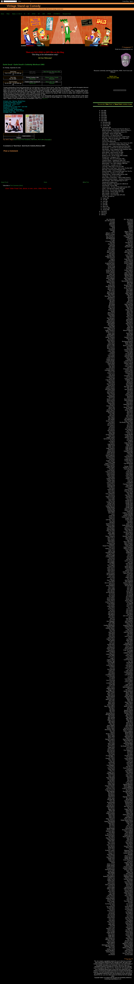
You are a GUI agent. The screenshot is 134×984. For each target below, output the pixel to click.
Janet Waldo (129, 576)
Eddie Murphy (129, 448)
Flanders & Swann (128, 467)
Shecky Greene (129, 856)
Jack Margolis (111, 562)
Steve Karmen (129, 883)
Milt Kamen (112, 721)
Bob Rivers (130, 325)
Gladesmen (130, 511)
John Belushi (111, 614)
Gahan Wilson (129, 487)
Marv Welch (130, 703)
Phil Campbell (111, 779)
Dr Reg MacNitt (129, 434)
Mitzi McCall (129, 724)
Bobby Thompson (110, 330)
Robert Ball (112, 810)
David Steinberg (128, 400)
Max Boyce (112, 707)
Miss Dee (112, 724)
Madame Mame (111, 688)
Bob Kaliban (129, 319)
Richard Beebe (111, 802)
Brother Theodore (110, 337)
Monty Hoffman (111, 727)
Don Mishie (112, 428)
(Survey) (112, 230)
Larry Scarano (129, 655)
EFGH (33, 14)
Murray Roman (129, 733)
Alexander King (129, 246)
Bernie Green (111, 288)
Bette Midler (129, 290)
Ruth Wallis (112, 840)
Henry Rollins (111, 540)
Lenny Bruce (111, 663)
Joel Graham (129, 610)
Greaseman (112, 517)
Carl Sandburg (129, 353)
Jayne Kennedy (129, 580)
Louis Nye (112, 681)
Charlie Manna (129, 360)
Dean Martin (129, 403)
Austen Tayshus (110, 271)
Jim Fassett (111, 595)
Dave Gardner (111, 390)
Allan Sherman (129, 251)
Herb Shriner (111, 541)
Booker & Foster (110, 332)
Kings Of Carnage (128, 650)
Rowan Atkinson (128, 835)
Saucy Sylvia (129, 847)
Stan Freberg (129, 873)
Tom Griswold (111, 915)
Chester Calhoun (128, 363)
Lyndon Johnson (128, 685)
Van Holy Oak (129, 930)
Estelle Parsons (128, 459)
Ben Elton (112, 284)
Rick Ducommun (128, 806)
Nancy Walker (129, 735)
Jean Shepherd (129, 581)
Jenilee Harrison (128, 584)
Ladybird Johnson (128, 653)
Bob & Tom (130, 312)
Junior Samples (129, 636)
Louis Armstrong (110, 680)
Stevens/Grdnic (129, 887)
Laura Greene (129, 658)
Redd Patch (112, 797)
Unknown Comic (110, 928)
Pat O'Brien (112, 757)
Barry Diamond (111, 277)
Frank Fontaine (111, 474)
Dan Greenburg (111, 384)
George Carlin (111, 503)
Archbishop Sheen (110, 263)
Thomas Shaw (111, 899)
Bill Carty (130, 299)
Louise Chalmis (129, 681)
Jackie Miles (129, 569)
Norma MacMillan (128, 743)
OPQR (49, 14)
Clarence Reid (129, 373)
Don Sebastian (129, 429)
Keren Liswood (129, 647)
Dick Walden (111, 419)
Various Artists (129, 931)
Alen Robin (112, 246)
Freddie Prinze (111, 484)
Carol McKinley (129, 355)
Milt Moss (130, 721)
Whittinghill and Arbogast (108, 945)
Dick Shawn (111, 418)
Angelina (112, 259)
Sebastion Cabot (128, 850)
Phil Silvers (130, 781)
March (104, 206)
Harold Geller (111, 526)
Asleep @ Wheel (110, 270)
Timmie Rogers (129, 906)
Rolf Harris (112, 824)
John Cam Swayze (128, 615)
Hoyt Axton (112, 547)
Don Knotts (130, 426)
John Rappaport (110, 621)
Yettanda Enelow (110, 952)
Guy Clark (112, 521)
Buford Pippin (111, 344)
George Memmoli (110, 506)
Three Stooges (111, 901)
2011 (102, 120)
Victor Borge (129, 932)
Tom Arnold (112, 912)
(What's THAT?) (129, 231)
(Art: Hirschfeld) (110, 219)
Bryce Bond (130, 338)
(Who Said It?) (129, 233)
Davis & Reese (111, 401)
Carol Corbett (111, 355)
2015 (102, 114)
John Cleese (111, 617)
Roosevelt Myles (110, 831)
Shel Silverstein (110, 857)
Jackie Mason (111, 569)
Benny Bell (130, 284)
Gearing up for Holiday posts (109, 182)
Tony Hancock (129, 919)
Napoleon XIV (129, 738)
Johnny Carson (129, 622)
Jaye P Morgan (111, 580)
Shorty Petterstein (128, 860)
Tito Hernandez (129, 909)
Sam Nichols (111, 846)
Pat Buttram (111, 753)
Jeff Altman (112, 584)
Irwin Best (130, 554)
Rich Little (41, 139)
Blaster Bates (129, 310)
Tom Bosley (111, 913)
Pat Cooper (112, 754)
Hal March (112, 522)
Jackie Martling (129, 567)
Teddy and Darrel (128, 893)
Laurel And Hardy (128, 659)
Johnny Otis (129, 624)
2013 (102, 117)
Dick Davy (112, 415)
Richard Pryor (129, 805)
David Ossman (111, 400)
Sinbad (113, 862)
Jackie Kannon (111, 567)
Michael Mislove (110, 713)
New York (52, 81)
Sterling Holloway (128, 879)
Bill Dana (130, 300)
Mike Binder (111, 716)
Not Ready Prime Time (127, 746)
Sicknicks (112, 861)
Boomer (131, 332)
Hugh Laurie (111, 550)
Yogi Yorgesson (129, 952)
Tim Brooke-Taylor (110, 904)
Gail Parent (112, 488)
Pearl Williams (129, 770)
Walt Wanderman (110, 938)
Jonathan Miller (111, 626)
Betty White (130, 294)
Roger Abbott (111, 823)
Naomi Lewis (111, 738)
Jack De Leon (111, 559)
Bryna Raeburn (111, 340)
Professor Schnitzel (127, 788)
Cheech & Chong (128, 362)
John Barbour (129, 613)
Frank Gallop (129, 474)
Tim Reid (112, 905)
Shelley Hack (111, 858)
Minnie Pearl (129, 722)
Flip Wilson (112, 469)
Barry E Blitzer (129, 277)
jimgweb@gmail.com (127, 49)
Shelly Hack (111, 860)
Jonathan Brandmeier (109, 625)
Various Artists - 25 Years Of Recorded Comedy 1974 (116, 187)
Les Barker (112, 666)
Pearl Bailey (129, 769)
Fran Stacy (130, 470)
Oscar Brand (129, 749)
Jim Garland (129, 595)
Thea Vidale (130, 897)
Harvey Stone (129, 533)
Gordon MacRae (128, 514)
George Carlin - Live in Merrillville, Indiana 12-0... (115, 132)
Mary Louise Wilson (109, 706)
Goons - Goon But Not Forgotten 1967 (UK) (113, 188)
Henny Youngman (110, 536)
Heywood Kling (111, 543)
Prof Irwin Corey (110, 788)
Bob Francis (129, 316)
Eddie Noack (111, 449)
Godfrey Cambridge (128, 513)
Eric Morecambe (110, 456)
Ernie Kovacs (129, 458)
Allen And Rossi (128, 252)
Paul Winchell (111, 768)
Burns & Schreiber (128, 345)
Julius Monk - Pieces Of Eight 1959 (111, 133)
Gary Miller (130, 493)
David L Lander (111, 399)
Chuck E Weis (129, 370)
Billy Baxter (112, 305)
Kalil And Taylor (111, 639)
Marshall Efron (111, 698)
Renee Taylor (111, 798)
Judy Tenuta (111, 632)
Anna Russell (129, 260)
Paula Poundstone (128, 768)
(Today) (131, 230)
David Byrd (130, 396)
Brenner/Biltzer (111, 336)
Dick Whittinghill (128, 419)
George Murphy (111, 507)
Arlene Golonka (111, 264)
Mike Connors (129, 716)
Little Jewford (129, 670)
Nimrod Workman (128, 740)
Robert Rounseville (128, 814)
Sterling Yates (111, 880)
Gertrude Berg (111, 510)
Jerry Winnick (111, 591)
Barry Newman (129, 279)
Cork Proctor (129, 377)
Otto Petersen (111, 750)
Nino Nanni (112, 742)
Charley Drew (129, 358)
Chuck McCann (129, 371)
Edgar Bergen (129, 449)
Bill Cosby (112, 300)
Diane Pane (130, 412)
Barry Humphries (128, 278)
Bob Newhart (111, 323)
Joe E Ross (112, 607)
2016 (102, 112)
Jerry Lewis (130, 588)
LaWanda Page (111, 661)
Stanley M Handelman (109, 876)
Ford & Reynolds (128, 469)
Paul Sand (130, 765)
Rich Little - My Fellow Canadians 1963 (112, 154)
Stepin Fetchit (111, 879)
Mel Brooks (130, 709)
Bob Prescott (129, 323)
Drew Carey (112, 436)
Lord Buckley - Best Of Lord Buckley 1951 (113, 158)
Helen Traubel (129, 535)
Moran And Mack (128, 728)
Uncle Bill (112, 925)
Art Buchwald (111, 267)
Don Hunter (130, 425)
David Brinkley (111, 396)
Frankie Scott (129, 478)
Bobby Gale (130, 329)
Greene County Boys (127, 517)
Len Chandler (111, 662)
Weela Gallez (111, 941)
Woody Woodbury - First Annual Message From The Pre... (117, 171)
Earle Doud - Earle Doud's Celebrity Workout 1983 (23, 64)
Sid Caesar (130, 861)
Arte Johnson (111, 268)
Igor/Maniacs (129, 552)
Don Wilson (130, 430)
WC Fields (130, 939)
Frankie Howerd (111, 478)
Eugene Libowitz (110, 460)
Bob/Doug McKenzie (109, 327)
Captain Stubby (129, 351)
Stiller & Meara (111, 888)
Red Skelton (111, 795)
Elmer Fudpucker (110, 455)
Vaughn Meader (111, 932)
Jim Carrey (112, 594)
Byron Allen (130, 348)
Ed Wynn (112, 443)
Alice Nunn (130, 249)
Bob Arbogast (111, 314)
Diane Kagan (111, 412)
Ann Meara (112, 260)
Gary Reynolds (129, 495)
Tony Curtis (112, 919)
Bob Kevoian (129, 321)
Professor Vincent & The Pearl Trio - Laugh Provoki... (116, 136)
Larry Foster (129, 654)
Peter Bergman (111, 773)
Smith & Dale (129, 865)
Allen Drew (112, 253)
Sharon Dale (111, 856)
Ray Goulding (129, 792)
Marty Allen (112, 701)
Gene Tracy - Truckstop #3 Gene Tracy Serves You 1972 (117, 143)
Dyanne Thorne (129, 437)
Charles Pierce (111, 358)
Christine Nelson (110, 369)
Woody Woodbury (110, 950)
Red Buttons (111, 794)
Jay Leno (112, 578)
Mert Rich (112, 711)
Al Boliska (130, 238)
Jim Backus (130, 592)
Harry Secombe (111, 530)
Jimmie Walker (111, 598)
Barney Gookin (111, 275)
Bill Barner (130, 297)
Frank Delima (129, 473)
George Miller (129, 506)
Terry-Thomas (111, 895)
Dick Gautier (129, 415)
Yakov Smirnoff (129, 950)
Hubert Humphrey (128, 547)
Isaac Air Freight (110, 555)
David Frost (112, 397)
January (105, 209)
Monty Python (129, 727)
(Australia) (130, 220)
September (106, 127)
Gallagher (130, 488)
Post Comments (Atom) (16, 185)
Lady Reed (112, 653)
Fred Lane (130, 481)
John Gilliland (129, 618)
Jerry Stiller (130, 589)
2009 (102, 213)
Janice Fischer (111, 577)
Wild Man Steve (128, 946)
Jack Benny (130, 556)
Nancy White (111, 736)
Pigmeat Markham (128, 784)
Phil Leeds (130, 780)
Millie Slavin (129, 720)
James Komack (110, 573)
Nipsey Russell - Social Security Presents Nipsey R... (116, 129)
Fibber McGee (111, 466)
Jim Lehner (112, 596)
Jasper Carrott (129, 577)
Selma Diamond (128, 851)
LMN (43, 14)
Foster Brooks (111, 470)
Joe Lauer (130, 607)
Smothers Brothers (128, 868)
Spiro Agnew (111, 873)
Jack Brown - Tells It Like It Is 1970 (111, 176)
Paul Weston (129, 766)
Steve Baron (111, 882)
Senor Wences (111, 854)
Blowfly (113, 311)
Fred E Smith (111, 481)
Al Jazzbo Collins (110, 241)
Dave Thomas (111, 393)
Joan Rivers (130, 604)
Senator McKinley (128, 853)
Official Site (32, 79)
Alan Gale (130, 244)
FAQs (8, 14)
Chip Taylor (112, 366)
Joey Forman (129, 611)
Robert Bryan (129, 810)
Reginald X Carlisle (128, 797)
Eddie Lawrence (110, 448)
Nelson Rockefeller (128, 739)
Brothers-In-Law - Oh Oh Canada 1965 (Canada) (114, 155)
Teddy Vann (112, 894)
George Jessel (111, 504)
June (104, 201)
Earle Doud (17, 139)
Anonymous (111, 262)
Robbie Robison (129, 809)
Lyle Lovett (112, 685)
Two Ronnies (129, 924)
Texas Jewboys (129, 895)
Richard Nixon (111, 805)
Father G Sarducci (110, 463)
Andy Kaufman (111, 257)
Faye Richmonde (128, 463)
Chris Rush (130, 367)
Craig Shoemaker (110, 380)
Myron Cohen (111, 735)
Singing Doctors (128, 862)
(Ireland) (131, 226)
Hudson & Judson (110, 548)
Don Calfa (130, 423)
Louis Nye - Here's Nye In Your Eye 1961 (113, 166)
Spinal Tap (130, 872)
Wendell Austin (129, 941)
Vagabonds (130, 928)
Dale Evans (130, 381)
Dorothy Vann (129, 432)
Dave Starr (130, 392)
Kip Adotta (130, 651)
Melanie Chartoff (128, 710)
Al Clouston (130, 240)
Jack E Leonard (129, 561)
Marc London (111, 692)
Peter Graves (129, 775)
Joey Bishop (111, 611)
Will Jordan (112, 947)
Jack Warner (129, 565)
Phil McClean (111, 781)
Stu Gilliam (112, 890)
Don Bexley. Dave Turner (126, 422)
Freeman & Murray (128, 484)
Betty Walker (111, 294)
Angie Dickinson (128, 259)
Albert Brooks (129, 245)
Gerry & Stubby (129, 508)
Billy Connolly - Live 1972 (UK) (110, 193)
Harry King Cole (129, 529)
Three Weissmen (128, 901)
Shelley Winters (129, 858)
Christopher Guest (128, 369)
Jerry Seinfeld (111, 589)
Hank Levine (129, 524)
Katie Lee (112, 642)
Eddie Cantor (129, 444)
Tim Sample (129, 905)
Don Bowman (111, 423)
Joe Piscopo (129, 609)
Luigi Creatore (129, 684)
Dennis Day (112, 407)
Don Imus (112, 426)
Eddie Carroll (111, 445)
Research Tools (67, 14)
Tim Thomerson (110, 906)
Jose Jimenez (129, 628)
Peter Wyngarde (110, 777)
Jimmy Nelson (111, 600)
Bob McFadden (111, 322)
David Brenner (129, 395)
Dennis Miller (129, 408)
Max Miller (130, 707)
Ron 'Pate (130, 824)
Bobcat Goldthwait (128, 330)
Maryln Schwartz (128, 706)
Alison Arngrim (111, 251)
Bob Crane (130, 315)
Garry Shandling (128, 491)
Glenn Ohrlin (111, 513)
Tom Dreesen (129, 913)
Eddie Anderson (129, 443)
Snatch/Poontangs (110, 869)
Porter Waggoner (128, 786)
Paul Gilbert (130, 762)
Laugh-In (112, 658)
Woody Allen (129, 949)
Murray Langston (110, 733)
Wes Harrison (111, 943)
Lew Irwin (112, 668)
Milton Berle (111, 722)
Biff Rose (130, 296)
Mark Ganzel (111, 695)
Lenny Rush (130, 663)
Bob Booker (130, 314)
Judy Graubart (129, 631)
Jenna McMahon (110, 585)
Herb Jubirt (130, 540)
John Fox (112, 618)
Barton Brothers (110, 281)
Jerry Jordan (111, 588)
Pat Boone (130, 751)
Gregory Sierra (129, 518)
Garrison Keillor (129, 489)
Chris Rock (112, 367)
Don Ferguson (111, 425)
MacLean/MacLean (128, 687)
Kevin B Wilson (129, 648)
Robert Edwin (129, 812)
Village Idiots (111, 935)
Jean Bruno (112, 581)
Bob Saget (112, 326)
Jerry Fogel (130, 587)
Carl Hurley (130, 352)
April (104, 204)
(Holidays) (130, 225)
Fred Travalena (25, 139)
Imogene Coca (111, 554)
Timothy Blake (111, 908)
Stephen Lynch (129, 877)
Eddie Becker (111, 444)
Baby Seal (112, 274)
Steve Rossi (111, 886)
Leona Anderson (110, 665)
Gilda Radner (111, 511)
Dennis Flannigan (128, 407)
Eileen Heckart (111, 452)
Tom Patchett (111, 916)
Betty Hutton (129, 292)
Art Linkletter (129, 267)
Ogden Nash (111, 747)
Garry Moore (111, 491)
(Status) (131, 229)
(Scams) (130, 227)
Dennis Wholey (129, 410)
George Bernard (110, 502)
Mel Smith (112, 710)
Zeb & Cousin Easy (128, 953)
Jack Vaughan (111, 565)
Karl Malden (130, 639)
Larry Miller (112, 655)
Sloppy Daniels (111, 865)
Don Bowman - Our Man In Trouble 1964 (112, 173)
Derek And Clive (110, 411)
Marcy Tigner (129, 692)
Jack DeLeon (129, 559)
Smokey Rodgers (128, 866)
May (104, 203)
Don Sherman (111, 430)
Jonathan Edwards (128, 625)
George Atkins (129, 500)
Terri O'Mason (129, 894)
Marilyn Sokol (129, 694)
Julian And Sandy (128, 632)
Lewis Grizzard (129, 668)
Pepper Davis (111, 772)
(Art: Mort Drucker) (110, 220)
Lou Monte (112, 679)
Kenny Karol (111, 646)
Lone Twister (111, 673)
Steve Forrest (111, 883)
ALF (132, 248)
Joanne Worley (111, 606)
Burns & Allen (129, 344)
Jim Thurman (129, 596)
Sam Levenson (111, 845)
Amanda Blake (111, 255)
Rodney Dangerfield (109, 821)
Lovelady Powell (110, 683)
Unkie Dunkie (129, 927)
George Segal (129, 507)
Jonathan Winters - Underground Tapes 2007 (114, 160)
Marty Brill (130, 701)
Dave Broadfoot (129, 389)
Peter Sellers (129, 776)
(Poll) (113, 227)
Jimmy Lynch (129, 599)
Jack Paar (130, 562)
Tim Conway (129, 904)
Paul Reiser (130, 764)
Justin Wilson (111, 637)
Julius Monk (111, 635)
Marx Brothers (129, 705)
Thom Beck (130, 898)
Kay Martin (130, 642)
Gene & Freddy (111, 497)
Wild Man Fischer (110, 946)
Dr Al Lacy (130, 433)
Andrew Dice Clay (110, 256)
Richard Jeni (111, 803)
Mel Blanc (112, 709)
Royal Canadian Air (128, 836)
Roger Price (130, 823)
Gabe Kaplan (129, 485)
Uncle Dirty (130, 925)
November (105, 124)
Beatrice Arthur (111, 282)
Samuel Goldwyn (128, 846)
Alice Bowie (112, 249)
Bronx (47, 81)
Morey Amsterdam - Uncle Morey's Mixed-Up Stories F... (117, 130)
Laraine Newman (110, 654)
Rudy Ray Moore (110, 838)
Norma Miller (111, 744)
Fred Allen (130, 480)
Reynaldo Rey (111, 799)
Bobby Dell (130, 327)
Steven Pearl (129, 886)
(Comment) (130, 222)
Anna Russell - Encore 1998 (109, 185)
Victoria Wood (129, 934)
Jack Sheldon (129, 563)
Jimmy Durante (111, 599)
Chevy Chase (129, 364)
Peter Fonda (111, 775)
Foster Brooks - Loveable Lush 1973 (111, 165)
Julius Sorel (130, 635)
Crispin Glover (111, 381)
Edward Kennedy (128, 451)
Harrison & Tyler (128, 528)
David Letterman (128, 399)
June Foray (112, 636)
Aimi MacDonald (110, 238)
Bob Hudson (111, 319)
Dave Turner (129, 393)
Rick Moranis (111, 808)
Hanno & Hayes (110, 525)
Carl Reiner (112, 353)
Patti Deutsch (129, 759)
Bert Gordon (129, 289)
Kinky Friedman (110, 651)
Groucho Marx (129, 519)
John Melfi (112, 620)
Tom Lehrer (130, 915)
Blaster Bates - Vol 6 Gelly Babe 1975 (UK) (113, 195)
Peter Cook (130, 773)
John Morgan (129, 620)
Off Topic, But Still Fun (108, 196)
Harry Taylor (111, 532)
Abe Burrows (129, 234)
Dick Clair (112, 414)
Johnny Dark (111, 624)
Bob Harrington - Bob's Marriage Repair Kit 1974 (114, 180)
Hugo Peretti (129, 551)
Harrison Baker (111, 529)
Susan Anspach (129, 890)
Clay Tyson (112, 374)
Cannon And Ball (128, 349)
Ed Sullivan (112, 441)
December (105, 122)
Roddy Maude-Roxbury (127, 820)
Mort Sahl (112, 731)
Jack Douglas (111, 561)
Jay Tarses (130, 578)
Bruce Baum (111, 338)
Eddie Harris (111, 447)
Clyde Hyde (112, 375)
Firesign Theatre (128, 466)
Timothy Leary (129, 908)
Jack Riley (112, 563)
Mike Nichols (111, 718)
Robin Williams (129, 817)
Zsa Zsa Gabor (129, 954)
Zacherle (112, 953)
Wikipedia (51, 79)
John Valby (112, 622)
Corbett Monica (111, 377)
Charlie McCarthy (110, 362)
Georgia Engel (111, 508)
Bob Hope (130, 318)
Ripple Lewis (111, 809)
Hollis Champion (128, 543)
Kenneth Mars (111, 644)
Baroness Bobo (129, 275)
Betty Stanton (129, 293)
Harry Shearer (129, 530)
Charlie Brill (130, 359)
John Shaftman (129, 621)
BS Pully (130, 340)
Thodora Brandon (110, 898)
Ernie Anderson (111, 458)
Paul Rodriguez (111, 765)
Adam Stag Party (128, 235)
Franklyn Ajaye (111, 480)
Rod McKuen (111, 820)
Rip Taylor (130, 808)
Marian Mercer (111, 694)
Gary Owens (111, 495)
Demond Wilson (110, 406)
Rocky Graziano (128, 818)
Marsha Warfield (110, 696)
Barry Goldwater (110, 278)
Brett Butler (130, 336)
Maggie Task (111, 690)
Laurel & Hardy (111, 659)
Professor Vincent (110, 790)
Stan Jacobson (111, 875)
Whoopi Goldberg (128, 945)
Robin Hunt (112, 817)
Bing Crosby (111, 310)
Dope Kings (112, 432)
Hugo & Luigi (111, 551)
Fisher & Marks (111, 467)
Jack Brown (112, 558)
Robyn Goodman (110, 818)
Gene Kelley (111, 499)
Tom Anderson (111, 910)
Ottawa (47, 77)
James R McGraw (128, 573)
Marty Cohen (111, 702)
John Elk (130, 617)
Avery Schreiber (110, 273)
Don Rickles (111, 429)
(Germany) (112, 225)
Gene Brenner (129, 497)
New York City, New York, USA (52, 71)
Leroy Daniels (129, 665)
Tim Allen (130, 902)
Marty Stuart (111, 703)
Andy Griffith (129, 256)
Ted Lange (112, 893)
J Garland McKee (110, 556)
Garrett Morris (111, 489)
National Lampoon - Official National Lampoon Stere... (116, 162)
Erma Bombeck (129, 456)
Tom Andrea (130, 910)
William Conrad (111, 949)
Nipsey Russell (129, 742)
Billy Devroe (129, 307)
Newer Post (4, 182)
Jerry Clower (111, 587)
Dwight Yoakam (111, 437)
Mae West (130, 688)
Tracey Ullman (129, 923)
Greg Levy (112, 518)
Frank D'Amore (111, 473)
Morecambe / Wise (110, 729)
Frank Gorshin (111, 476)
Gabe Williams (111, 487)
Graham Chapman (128, 515)
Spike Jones (129, 871)
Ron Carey (112, 825)
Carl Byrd (112, 352)
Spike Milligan (111, 872)
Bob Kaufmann (111, 321)
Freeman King (111, 485)
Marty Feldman (129, 702)
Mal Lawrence (129, 690)
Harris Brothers (111, 528)
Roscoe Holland (129, 831)
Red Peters (130, 794)
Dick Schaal (129, 417)
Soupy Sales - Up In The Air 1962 (111, 140)
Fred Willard (130, 482)
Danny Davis (111, 385)
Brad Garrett (129, 333)
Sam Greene (111, 843)
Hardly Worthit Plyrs (127, 525)
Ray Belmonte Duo (128, 791)
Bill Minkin (112, 303)
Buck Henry (112, 342)
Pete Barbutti (129, 772)
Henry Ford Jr (111, 537)
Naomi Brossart (129, 736)
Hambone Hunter (110, 524)
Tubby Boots (111, 924)
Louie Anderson (129, 679)
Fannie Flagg (111, 462)
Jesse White (129, 591)
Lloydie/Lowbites (128, 672)
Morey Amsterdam (128, 729)
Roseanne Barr (111, 834)
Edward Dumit (111, 451)
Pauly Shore (111, 769)
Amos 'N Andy (129, 255)
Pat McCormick (129, 755)
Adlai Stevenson (110, 237)
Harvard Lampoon (128, 532)
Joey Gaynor (111, 613)
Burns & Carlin (111, 345)
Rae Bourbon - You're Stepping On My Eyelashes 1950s (117, 149)
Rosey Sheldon (129, 834)
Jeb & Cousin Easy (110, 583)
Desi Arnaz (130, 411)
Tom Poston (129, 916)
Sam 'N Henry (111, 842)
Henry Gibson (129, 537)
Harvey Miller (111, 533)
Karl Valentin (111, 640)
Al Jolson (130, 241)
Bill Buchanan (111, 299)
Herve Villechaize (128, 541)
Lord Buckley (129, 673)
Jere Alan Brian (129, 585)
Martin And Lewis (110, 699)
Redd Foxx (130, 795)
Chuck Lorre (111, 371)
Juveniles (130, 637)
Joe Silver (112, 610)
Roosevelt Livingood (127, 829)
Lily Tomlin (130, 669)
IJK (39, 14)
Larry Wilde (130, 657)
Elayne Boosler (111, 454)
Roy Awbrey (111, 836)
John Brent (130, 614)
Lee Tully (130, 661)
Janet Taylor (111, 576)
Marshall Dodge (129, 696)
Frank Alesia (129, 471)
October (105, 125)
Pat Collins (130, 753)
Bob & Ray (130, 311)
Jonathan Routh (129, 626)
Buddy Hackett (129, 342)
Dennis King (111, 408)
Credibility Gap (129, 380)
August (105, 198)
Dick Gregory (111, 417)
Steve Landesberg (110, 884)
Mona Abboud (129, 725)
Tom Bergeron (129, 912)
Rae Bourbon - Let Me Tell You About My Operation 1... (116, 147)
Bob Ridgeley (111, 325)
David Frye (130, 397)
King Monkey (111, 650)
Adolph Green (129, 237)
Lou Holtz (130, 676)
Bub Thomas (111, 341)
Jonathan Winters (110, 628)
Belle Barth (130, 282)
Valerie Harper (111, 930)
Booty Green (111, 333)
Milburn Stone (111, 720)
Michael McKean (128, 711)
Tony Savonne (111, 921)
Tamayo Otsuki (129, 891)
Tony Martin (112, 920)
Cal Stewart (112, 349)
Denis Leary (130, 406)
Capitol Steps (111, 351)
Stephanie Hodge (128, 876)
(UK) (113, 231)
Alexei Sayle (111, 248)
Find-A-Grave (126, 70)
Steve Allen (130, 880)
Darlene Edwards (110, 388)
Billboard (112, 72)
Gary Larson (129, 492)
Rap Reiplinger (111, 791)
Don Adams (112, 422)
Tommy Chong (129, 917)
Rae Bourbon (129, 790)
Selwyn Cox (111, 853)
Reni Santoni (129, 798)
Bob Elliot (112, 316)
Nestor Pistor (111, 740)
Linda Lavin (112, 670)
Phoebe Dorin (129, 783)
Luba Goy (130, 683)
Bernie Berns (129, 286)
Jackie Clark (111, 566)
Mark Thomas (129, 695)
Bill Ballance (111, 297)
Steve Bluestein (128, 882)
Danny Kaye (129, 385)
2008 (102, 214)
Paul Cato (112, 761)
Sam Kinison (129, 843)
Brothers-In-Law (129, 337)
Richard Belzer (129, 802)
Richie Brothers (111, 806)
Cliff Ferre (130, 374)
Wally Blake (111, 936)
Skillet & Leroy (111, 864)
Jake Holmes (111, 572)
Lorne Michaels (129, 674)
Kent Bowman (111, 647)
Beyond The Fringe (110, 296)
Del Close (112, 404)
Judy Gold (112, 631)
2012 (102, 119)
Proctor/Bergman (128, 787)
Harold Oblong (129, 526)
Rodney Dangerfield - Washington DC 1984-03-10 (115, 184)
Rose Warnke (129, 832)
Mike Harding (111, 717)
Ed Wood (130, 441)
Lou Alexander (111, 676)
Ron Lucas (112, 827)
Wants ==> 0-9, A (17, 14)
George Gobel (129, 503)
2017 (102, 110)
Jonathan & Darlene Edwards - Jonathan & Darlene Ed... (117, 179)
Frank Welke (111, 477)
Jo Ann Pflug (129, 602)
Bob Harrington (111, 318)
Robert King (130, 813)
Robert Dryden (111, 812)
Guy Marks (130, 521)
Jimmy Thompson (110, 602)
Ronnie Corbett (111, 829)
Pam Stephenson (128, 750)
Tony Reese (130, 920)
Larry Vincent (111, 657)
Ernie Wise (112, 459)
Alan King (112, 245)
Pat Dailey (130, 754)
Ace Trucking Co (110, 235)
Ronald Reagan (111, 828)
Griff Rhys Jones (110, 519)
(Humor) (113, 226)
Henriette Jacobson (128, 536)
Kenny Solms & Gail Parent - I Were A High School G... (116, 177)
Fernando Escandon (109, 465)
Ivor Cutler (130, 555)
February (105, 208)
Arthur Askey (129, 268)
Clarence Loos (111, 373)
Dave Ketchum (111, 392)
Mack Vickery (111, 687)
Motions (113, 732)
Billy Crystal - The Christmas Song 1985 (112, 190)
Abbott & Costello (110, 234)
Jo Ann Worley (111, 603)
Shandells (130, 854)
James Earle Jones (128, 572)
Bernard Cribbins (128, 285)
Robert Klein (111, 814)
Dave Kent (130, 390)
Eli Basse (130, 454)
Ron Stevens (129, 827)
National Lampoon (110, 739)
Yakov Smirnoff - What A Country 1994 (112, 151)
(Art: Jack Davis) (128, 219)
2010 (102, 211)
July (104, 199)
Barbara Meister (128, 274)
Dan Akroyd (130, 382)
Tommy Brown (111, 917)
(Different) (130, 223)
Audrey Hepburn (128, 270)
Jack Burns (130, 558)
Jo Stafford (130, 603)
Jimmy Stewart (129, 600)
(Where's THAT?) (110, 233)
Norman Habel (129, 744)
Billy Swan (130, 308)
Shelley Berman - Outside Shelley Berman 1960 (114, 174)
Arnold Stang (111, 266)
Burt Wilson (130, 347)
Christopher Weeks (110, 370)
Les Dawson (129, 666)
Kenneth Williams (128, 644)
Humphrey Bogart (110, 552)
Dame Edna (112, 382)
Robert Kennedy (110, 813)
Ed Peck (112, 440)
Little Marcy (112, 672)
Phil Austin (130, 777)
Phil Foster (130, 779)
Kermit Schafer (111, 648)
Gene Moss (130, 499)
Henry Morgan (129, 539)
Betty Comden (111, 292)
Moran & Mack (111, 728)
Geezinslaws (129, 496)
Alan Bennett (111, 244)
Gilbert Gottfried (128, 510)
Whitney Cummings (128, 943)
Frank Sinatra (129, 476)
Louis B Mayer (129, 680)
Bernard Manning (110, 286)
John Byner (112, 615)
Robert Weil (112, 816)
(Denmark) (112, 223)
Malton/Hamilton (110, 691)
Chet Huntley (111, 364)
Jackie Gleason (129, 566)
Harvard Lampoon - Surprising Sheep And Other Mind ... (117, 146)
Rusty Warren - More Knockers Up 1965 (112, 152)
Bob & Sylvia (111, 312)
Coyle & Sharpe (129, 378)
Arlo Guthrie (130, 264)
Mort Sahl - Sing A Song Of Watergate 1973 (113, 169)
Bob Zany (130, 326)
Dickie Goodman (110, 421)
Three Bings (129, 899)
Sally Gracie (129, 840)
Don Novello (129, 428)
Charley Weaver (110, 359)
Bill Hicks (112, 301)
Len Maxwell (129, 662)
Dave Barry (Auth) (110, 389)
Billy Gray (112, 308)
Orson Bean (130, 747)
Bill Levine (130, 301)
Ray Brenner (111, 792)
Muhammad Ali (129, 732)
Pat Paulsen (129, 757)
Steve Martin (129, 884)
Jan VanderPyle (110, 574)
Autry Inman (129, 271)
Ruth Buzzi (130, 839)
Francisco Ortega (110, 471)
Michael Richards (110, 714)
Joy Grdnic (112, 629)
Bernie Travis (111, 289)
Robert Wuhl (129, 816)
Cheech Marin (111, 363)
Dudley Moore (129, 436)
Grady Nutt (112, 515)
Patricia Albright (129, 758)
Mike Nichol (130, 717)
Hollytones (112, 544)
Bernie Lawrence (128, 288)
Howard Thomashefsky (109, 546)
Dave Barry (130, 388)
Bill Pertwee (130, 303)
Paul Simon (112, 766)
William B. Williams (128, 947)
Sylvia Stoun (111, 891)
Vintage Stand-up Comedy (24, 5)
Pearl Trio (112, 770)
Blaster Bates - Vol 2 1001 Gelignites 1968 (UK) (114, 163)
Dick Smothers (129, 418)
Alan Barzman (129, 242)
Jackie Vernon (111, 570)
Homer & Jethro (129, 544)
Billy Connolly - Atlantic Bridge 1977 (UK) (113, 191)
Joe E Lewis (129, 606)
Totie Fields (112, 923)
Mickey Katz (129, 714)
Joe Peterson (111, 609)
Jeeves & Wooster (128, 583)
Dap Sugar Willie (128, 386)
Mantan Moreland (128, 691)
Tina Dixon (112, 909)
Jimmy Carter (129, 598)
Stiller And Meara (128, 888)
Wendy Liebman (128, 942)
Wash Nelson (129, 938)
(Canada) (112, 222)
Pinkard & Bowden (110, 786)
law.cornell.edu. (121, 972)
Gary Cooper (111, 492)
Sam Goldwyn (129, 842)
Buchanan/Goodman (127, 341)
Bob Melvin (130, 322)
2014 (102, 115)
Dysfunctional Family (109, 439)
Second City (111, 851)
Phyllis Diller (111, 784)
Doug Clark (112, 433)
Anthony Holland (128, 262)
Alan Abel (112, 242)
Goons (113, 514)
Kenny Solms (129, 646)
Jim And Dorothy (110, 592)
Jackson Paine (129, 570)
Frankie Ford (129, 477)
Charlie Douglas (110, 360)
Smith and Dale (111, 866)
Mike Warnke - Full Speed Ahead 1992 (112, 135)
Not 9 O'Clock (111, 746)
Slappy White (129, 864)
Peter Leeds (111, 776)
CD (28, 14)
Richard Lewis (129, 803)
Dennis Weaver (111, 410)
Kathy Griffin (129, 640)
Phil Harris (112, 780)
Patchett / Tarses (110, 758)
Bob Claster (112, 315)
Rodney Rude (129, 821)
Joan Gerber (111, 604)
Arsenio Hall (129, 266)
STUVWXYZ (57, 14)
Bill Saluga (112, 304)
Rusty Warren (111, 839)
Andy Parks (130, 257)
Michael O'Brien (129, 713)
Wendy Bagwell (111, 942)
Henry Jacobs (111, 539)
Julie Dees (34, 139)
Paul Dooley (111, 762)
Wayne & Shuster (110, 939)
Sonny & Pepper (128, 869)
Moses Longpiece (128, 731)
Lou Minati (130, 677)
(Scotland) (112, 229)
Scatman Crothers (110, 850)
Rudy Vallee (130, 838)
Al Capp (113, 240)
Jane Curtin (130, 574)
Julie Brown (112, 633)
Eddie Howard (129, 447)
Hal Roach (130, 522)
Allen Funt (130, 253)
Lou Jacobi (112, 677)
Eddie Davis (129, 445)
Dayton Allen (111, 403)
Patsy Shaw (111, 759)
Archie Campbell (128, 263)
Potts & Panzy (111, 787)
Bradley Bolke (111, 334)
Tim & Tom (112, 902)
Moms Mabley (111, 725)
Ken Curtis (112, 643)
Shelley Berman (128, 857)
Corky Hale (112, 378)
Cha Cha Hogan (129, 356)
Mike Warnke (129, 718)
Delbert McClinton (128, 404)
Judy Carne (130, 629)
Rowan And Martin (110, 835)
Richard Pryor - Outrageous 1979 (111, 157)
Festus (131, 465)
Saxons (131, 849)
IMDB (120, 70)
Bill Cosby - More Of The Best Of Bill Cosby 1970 (115, 138)
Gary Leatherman (110, 493)
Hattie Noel (112, 535)
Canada (56, 77)
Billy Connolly (129, 305)
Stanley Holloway (128, 875)
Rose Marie (112, 832)
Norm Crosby (111, 743)
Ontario (52, 77)
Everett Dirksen (129, 460)
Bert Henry (112, 290)
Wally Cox (130, 936)
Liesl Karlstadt (111, 669)
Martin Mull (130, 699)
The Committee (111, 897)
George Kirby (129, 504)
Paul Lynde (112, 764)
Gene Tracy (112, 500)
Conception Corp (128, 375)
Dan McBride (129, 384)
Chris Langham (129, 366)
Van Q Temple (111, 931)
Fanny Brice (129, 462)
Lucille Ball (112, 684)
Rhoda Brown (129, 799)
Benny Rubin (111, 285)
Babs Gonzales (129, 273)
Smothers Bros (111, 868)
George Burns (129, 502)
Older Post (86, 182)
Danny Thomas (111, 386)
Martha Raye (129, 698)
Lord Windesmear (110, 674)
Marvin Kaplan (111, 705)
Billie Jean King (129, 304)
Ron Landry (130, 825)
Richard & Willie (128, 801)
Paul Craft (130, 761)
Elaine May (130, 452)
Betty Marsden (111, 293)
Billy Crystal (111, 307)
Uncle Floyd (111, 927)
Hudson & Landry (128, 548)
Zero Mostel (111, 954)
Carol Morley (111, 356)
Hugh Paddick (129, 550)
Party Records (111, 751)
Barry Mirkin (111, 279)
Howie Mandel (129, 546)
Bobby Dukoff (111, 329)
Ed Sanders (130, 440)
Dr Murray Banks (110, 434)
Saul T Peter (111, 849)
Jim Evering (130, 594)
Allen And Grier (111, 252)
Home (2, 14)
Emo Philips (129, 455)
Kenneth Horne (129, 643)
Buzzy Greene (111, 348)
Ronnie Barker (129, 828)
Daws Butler (129, 401)
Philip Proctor (111, 783)
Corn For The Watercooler (109, 141)
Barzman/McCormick (127, 281)
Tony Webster (129, 921)
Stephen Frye (111, 877)
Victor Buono (111, 934)
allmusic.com (45, 98)
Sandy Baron (111, 847)
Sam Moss (130, 845)
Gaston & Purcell (110, 496)
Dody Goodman (129, 421)
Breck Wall (130, 334)
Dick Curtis (130, 414)
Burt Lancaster (111, 347)
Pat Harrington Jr (110, 755)
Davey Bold (112, 395)
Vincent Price (129, 935)
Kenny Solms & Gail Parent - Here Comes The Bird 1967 (117, 168)
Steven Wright (111, 887)
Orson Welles (111, 749)
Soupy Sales (111, 871)
